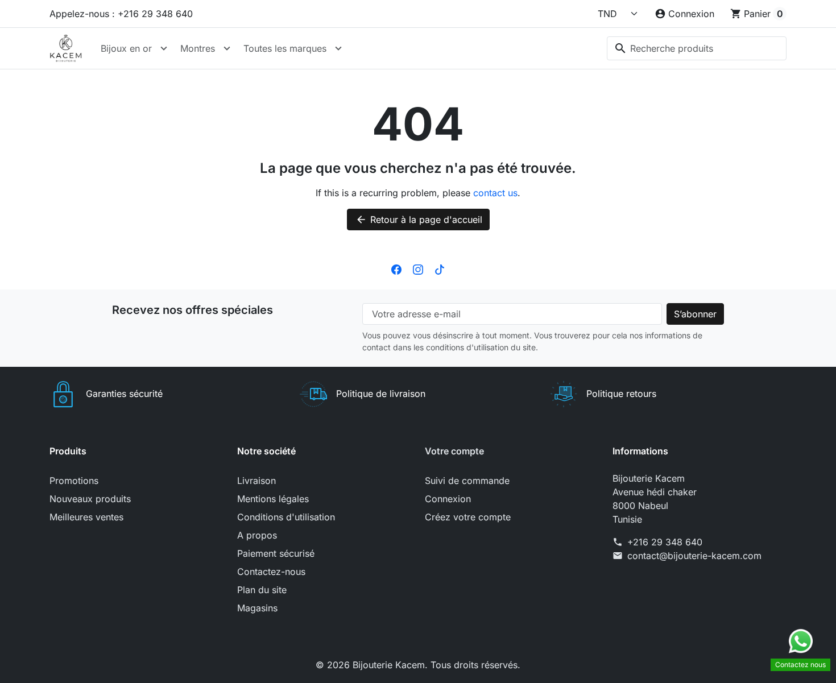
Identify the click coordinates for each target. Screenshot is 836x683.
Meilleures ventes (86, 517)
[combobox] (697, 48)
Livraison (256, 480)
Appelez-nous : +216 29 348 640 (121, 13)
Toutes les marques (284, 48)
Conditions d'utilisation (286, 517)
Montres (197, 48)
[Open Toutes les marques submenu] (338, 48)
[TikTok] (439, 269)
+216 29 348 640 (664, 542)
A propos (257, 535)
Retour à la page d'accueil (418, 219)
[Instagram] (418, 269)
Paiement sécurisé (275, 553)
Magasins (257, 608)
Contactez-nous (271, 571)
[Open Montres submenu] (227, 48)
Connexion (448, 498)
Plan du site (262, 589)
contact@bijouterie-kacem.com (694, 555)
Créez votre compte (468, 517)
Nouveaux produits (90, 498)
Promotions (73, 480)
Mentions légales (273, 498)
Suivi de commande (467, 480)
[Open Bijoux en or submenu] (163, 48)
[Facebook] (396, 269)
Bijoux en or (126, 48)
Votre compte (454, 451)
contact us (495, 192)
